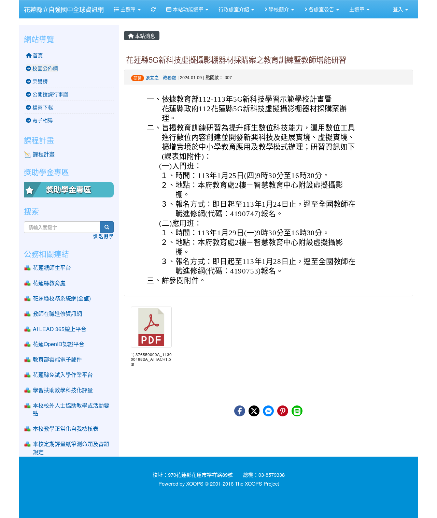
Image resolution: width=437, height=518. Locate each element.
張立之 (152, 77)
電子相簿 (42, 119)
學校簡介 (279, 9)
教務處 (169, 77)
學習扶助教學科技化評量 (63, 390)
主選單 (128, 9)
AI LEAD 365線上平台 (59, 329)
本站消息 (144, 35)
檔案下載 (42, 106)
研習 (137, 78)
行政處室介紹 (234, 9)
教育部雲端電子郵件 (57, 359)
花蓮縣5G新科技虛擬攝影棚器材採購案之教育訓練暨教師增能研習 (236, 59)
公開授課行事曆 (49, 94)
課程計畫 (44, 154)
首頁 (37, 55)
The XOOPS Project (257, 483)
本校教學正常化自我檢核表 (65, 428)
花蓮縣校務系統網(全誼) (62, 298)
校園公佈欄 (44, 68)
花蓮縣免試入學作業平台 (63, 375)
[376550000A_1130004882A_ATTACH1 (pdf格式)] (151, 327)
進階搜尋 (103, 236)
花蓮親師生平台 (52, 267)
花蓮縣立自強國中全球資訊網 (64, 9)
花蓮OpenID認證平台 (58, 344)
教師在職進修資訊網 (57, 313)
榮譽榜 (39, 81)
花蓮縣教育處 (49, 283)
